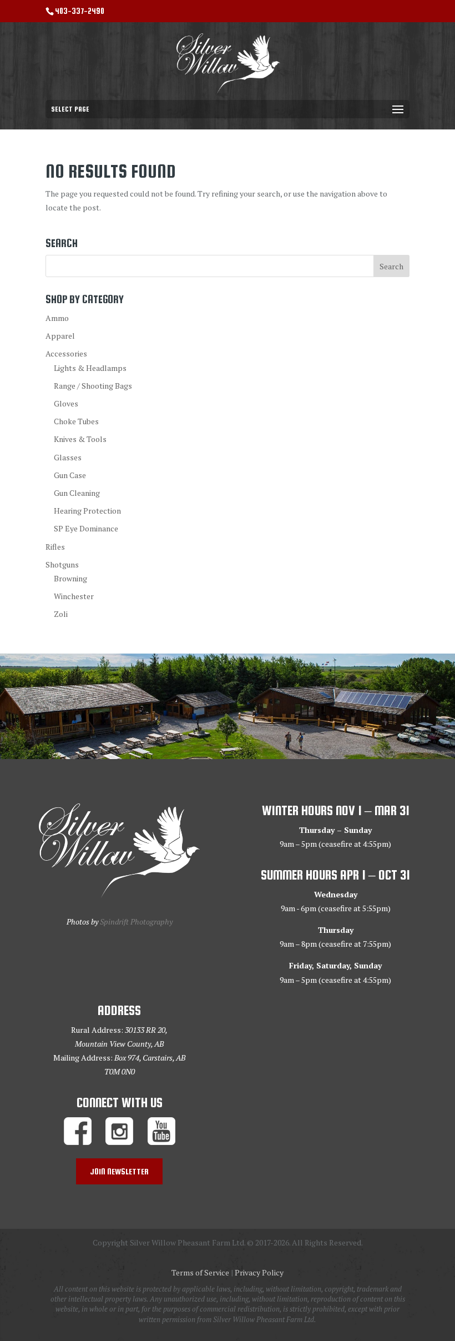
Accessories (66, 353)
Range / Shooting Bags (93, 385)
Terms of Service (200, 1272)
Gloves (66, 403)
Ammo (57, 318)
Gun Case (70, 475)
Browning (70, 578)
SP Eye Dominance (86, 528)
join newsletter (119, 1171)
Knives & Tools (80, 439)
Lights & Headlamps (90, 368)
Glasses (68, 457)
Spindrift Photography (136, 921)
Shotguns (62, 564)
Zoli (61, 614)
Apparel (60, 335)
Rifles (55, 546)
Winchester (74, 596)
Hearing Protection (87, 510)
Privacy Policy (259, 1272)
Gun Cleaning (77, 493)
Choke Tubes (76, 421)
